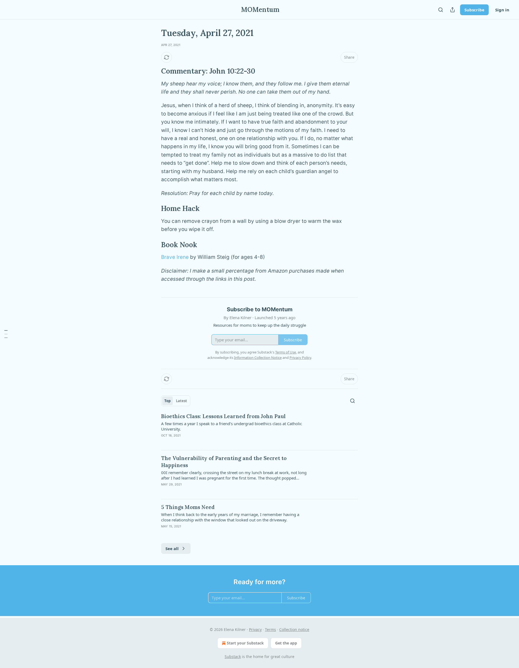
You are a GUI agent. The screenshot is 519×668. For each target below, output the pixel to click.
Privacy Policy (300, 357)
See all (172, 548)
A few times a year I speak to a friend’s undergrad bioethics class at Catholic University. (231, 426)
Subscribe (474, 9)
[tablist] (175, 400)
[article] (259, 429)
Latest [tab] (181, 400)
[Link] (153, 71)
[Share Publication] (452, 9)
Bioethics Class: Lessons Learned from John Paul (223, 416)
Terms (270, 629)
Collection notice (294, 629)
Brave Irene (175, 257)
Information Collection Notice (258, 357)
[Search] (440, 9)
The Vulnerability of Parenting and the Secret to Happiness (224, 461)
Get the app (286, 643)
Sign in (502, 9)
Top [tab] (167, 400)
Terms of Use (285, 352)
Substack (233, 656)
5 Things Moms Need (188, 507)
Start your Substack (245, 643)
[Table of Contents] (6, 334)
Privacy (255, 629)
